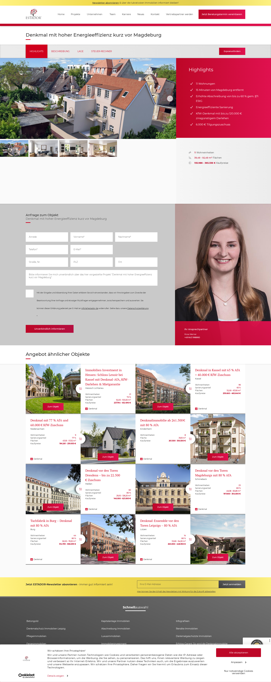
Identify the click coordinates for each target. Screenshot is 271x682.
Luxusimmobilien (110, 636)
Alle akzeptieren (238, 652)
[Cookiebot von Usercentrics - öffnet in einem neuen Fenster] (26, 676)
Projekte (75, 14)
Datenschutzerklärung (138, 308)
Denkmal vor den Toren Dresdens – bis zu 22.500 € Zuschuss (102, 475)
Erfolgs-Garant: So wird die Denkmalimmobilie (201, 643)
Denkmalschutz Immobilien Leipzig (46, 628)
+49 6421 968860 (192, 337)
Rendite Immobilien (187, 628)
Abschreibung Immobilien (115, 628)
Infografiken (182, 621)
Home (61, 14)
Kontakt (155, 14)
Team (113, 14)
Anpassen (236, 661)
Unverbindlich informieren (49, 328)
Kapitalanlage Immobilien (115, 621)
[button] (170, 99)
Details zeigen (55, 675)
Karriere (126, 14)
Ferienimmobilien (36, 643)
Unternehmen (94, 14)
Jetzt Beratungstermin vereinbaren (222, 14)
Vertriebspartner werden (179, 14)
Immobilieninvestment (114, 643)
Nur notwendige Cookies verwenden (238, 672)
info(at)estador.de (89, 308)
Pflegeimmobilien (36, 636)
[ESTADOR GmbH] (33, 15)
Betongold (32, 621)
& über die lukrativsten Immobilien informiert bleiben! (135, 2)
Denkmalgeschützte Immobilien (194, 636)
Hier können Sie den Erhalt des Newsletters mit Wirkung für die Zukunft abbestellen (176, 591)
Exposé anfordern (232, 51)
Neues (140, 14)
